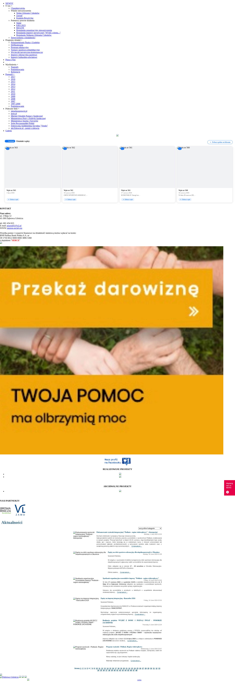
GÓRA (139, 680)
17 (116, 668)
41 (117, 670)
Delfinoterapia (17, 45)
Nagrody (14, 67)
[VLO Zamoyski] (13, 517)
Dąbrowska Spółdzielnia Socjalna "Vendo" (29, 126)
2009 (13, 96)
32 (156, 668)
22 (129, 668)
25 (137, 668)
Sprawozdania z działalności (23, 37)
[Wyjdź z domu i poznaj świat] (120, 477)
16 (113, 668)
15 (110, 668)
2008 (13, 99)
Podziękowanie (17, 106)
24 (135, 668)
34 (98, 670)
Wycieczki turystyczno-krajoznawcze (27, 52)
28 (146, 668)
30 (151, 668)
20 (124, 668)
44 (125, 670)
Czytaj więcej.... (137, 546)
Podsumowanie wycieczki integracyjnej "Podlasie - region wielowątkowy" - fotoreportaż (127, 532)
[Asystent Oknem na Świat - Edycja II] (120, 474)
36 (104, 670)
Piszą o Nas (10, 60)
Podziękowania (17, 69)
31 (154, 668)
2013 (13, 86)
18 (118, 668)
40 (115, 670)
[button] (33, 174)
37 (106, 670)
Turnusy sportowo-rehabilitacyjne (25, 50)
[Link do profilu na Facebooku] (117, 465)
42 (120, 670)
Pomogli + (9, 74)
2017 (13, 77)
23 (132, 668)
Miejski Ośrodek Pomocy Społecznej (27, 116)
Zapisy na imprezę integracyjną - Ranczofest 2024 (118, 598)
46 (131, 670)
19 (121, 668)
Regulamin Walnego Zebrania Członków (34, 35)
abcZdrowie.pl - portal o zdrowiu (25, 128)
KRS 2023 (21, 25)
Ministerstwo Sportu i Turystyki (24, 121)
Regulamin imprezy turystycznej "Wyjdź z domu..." (38, 33)
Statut (18, 23)
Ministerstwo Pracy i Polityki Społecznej (28, 118)
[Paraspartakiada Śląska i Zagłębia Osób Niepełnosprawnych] (120, 491)
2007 (13, 101)
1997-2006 (15, 104)
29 (148, 668)
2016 (13, 79)
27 (143, 668)
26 (140, 668)
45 (128, 670)
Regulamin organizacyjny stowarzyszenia (34, 30)
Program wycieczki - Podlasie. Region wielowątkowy (124, 647)
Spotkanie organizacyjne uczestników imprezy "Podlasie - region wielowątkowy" (131, 578)
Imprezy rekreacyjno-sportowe (24, 55)
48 (136, 670)
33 (159, 668)
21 (127, 668)
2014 (13, 84)
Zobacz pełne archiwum (221, 142)
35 (101, 670)
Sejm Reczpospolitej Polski (22, 123)
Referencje (15, 72)
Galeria (8, 131)
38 (109, 670)
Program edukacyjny (20, 47)
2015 (13, 82)
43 (123, 670)
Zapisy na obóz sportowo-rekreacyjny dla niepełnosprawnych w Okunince (134, 552)
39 (112, 670)
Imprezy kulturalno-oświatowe (24, 57)
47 (134, 670)
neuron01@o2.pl (14, 225)
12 (102, 668)
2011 (13, 91)
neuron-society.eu (14, 228)
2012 (13, 89)
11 (99, 668)
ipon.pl (14, 113)
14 (108, 668)
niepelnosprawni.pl (19, 111)
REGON (20, 28)
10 (97, 668)
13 (105, 668)
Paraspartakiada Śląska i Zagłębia (25, 42)
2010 (13, 94)
